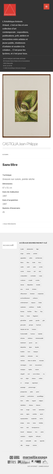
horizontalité (23, 334)
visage (27, 445)
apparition (23, 258)
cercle (22, 271)
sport (41, 414)
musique (22, 369)
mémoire (30, 356)
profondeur (31, 396)
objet (27, 378)
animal (35, 253)
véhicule (38, 436)
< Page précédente (9, 224)
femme (22, 311)
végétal (30, 436)
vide (35, 441)
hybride (40, 334)
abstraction (30, 249)
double (38, 284)
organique (35, 383)
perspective (23, 391)
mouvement (38, 365)
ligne (30, 347)
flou (41, 311)
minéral (22, 360)
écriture (34, 289)
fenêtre (29, 311)
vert (21, 441)
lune (29, 351)
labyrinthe (23, 347)
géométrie (23, 320)
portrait (22, 396)
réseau (31, 405)
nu (44, 374)
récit (21, 400)
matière (22, 356)
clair (40, 271)
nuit (21, 378)
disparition (30, 284)
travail (22, 432)
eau (21, 289)
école (27, 289)
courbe (37, 280)
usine (42, 432)
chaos (28, 271)
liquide (37, 347)
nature (37, 369)
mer (37, 356)
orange (27, 383)
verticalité (28, 441)
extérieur (31, 307)
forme (22, 316)
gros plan (23, 325)
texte (34, 423)
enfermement (24, 302)
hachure (38, 325)
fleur (36, 311)
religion (41, 400)
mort (30, 365)
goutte (37, 320)
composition (23, 276)
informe (22, 338)
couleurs (22, 280)
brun (39, 262)
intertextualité (39, 338)
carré (28, 267)
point (37, 391)
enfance (35, 298)
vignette (42, 441)
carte (34, 267)
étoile (40, 302)
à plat (22, 249)
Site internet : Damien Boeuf (38, 466)
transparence (35, 427)
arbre (30, 258)
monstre (41, 360)
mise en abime (32, 360)
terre (28, 423)
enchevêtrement (25, 298)
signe (27, 414)
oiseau (34, 378)
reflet (27, 400)
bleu (28, 262)
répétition (23, 405)
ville (21, 445)
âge (37, 249)
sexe (21, 414)
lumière (22, 351)
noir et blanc (36, 374)
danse (22, 284)
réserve (38, 405)
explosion (23, 307)
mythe (30, 369)
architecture (38, 258)
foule (28, 316)
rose (21, 409)
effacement (23, 293)
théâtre (41, 423)
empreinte (41, 293)
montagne (23, 365)
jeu (36, 342)
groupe (31, 325)
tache (41, 418)
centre (41, 267)
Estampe (5, 154)
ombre (40, 378)
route (34, 409)
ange (21, 253)
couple (30, 280)
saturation (41, 409)
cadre (22, 267)
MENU (46, 6)
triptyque (29, 432)
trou (36, 432)
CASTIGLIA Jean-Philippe (20, 144)
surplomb (33, 418)
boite (33, 262)
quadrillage (40, 396)
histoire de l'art (24, 329)
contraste (33, 276)
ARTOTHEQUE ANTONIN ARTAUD (14, 58)
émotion (32, 293)
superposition (24, 418)
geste (31, 320)
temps (22, 423)
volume (35, 445)
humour (33, 334)
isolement (23, 342)
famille (39, 307)
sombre (35, 414)
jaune (30, 342)
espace (33, 302)
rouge (27, 409)
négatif (22, 374)
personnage (32, 387)
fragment (35, 316)
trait (27, 427)
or (21, 383)
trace (21, 427)
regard (34, 400)
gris (44, 320)
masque (35, 351)
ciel (34, 271)
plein (31, 391)
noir (29, 374)
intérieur (30, 338)
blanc (22, 262)
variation (22, 436)
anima (28, 253)
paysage (22, 387)
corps (40, 276)
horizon (34, 329)
